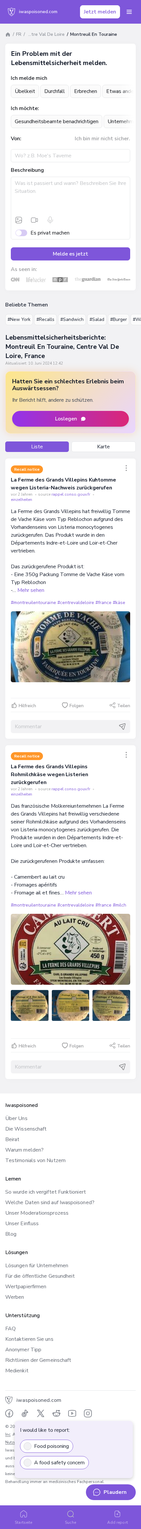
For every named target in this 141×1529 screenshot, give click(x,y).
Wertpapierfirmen (25, 1286)
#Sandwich (72, 319)
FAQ (10, 1328)
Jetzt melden (100, 11)
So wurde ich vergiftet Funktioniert (45, 1192)
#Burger (118, 319)
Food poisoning (51, 1446)
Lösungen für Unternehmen (36, 1265)
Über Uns (16, 1118)
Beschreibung (27, 170)
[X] (41, 1413)
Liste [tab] (37, 446)
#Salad (97, 319)
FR (18, 34)
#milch (119, 905)
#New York (19, 319)
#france (103, 602)
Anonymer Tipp (23, 1349)
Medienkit (17, 1370)
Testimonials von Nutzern (35, 1160)
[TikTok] (25, 1413)
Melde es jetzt (70, 254)
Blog (10, 1234)
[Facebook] (9, 1413)
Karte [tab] (103, 446)
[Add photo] (19, 220)
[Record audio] (50, 220)
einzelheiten (21, 499)
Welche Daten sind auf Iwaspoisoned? (49, 1202)
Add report (117, 1522)
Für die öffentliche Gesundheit (40, 1276)
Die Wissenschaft (26, 1129)
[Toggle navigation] (129, 11)
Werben (14, 1297)
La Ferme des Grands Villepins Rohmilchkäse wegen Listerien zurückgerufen (49, 774)
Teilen (123, 706)
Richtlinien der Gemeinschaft (38, 1360)
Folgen (77, 706)
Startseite (23, 1522)
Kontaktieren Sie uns (29, 1339)
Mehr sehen (30, 590)
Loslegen (66, 418)
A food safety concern (59, 1462)
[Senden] (122, 727)
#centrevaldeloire (75, 602)
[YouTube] (72, 1413)
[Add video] (34, 220)
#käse (119, 602)
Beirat (12, 1139)
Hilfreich (27, 706)
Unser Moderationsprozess (37, 1213)
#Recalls (45, 319)
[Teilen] (126, 468)
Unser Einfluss (22, 1223)
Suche (70, 1522)
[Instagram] (88, 1413)
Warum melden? (24, 1150)
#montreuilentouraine (33, 602)
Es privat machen (50, 232)
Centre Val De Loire (44, 34)
